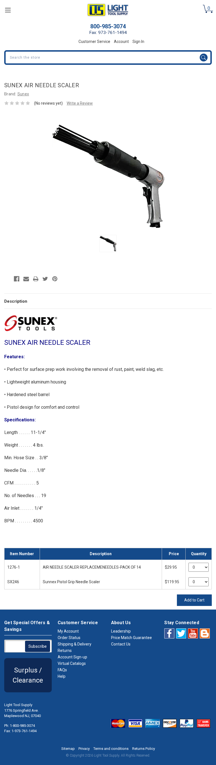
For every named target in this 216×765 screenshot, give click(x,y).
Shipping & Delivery (74, 644)
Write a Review (80, 103)
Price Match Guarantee (131, 637)
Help (62, 676)
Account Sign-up (72, 657)
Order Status (69, 637)
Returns (65, 650)
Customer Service (94, 41)
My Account (68, 631)
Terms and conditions (111, 748)
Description (15, 301)
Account (121, 41)
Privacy (84, 748)
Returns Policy (143, 748)
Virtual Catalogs (72, 663)
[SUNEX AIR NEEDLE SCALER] (108, 243)
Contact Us (120, 644)
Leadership (121, 631)
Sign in (138, 41)
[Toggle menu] (7, 10)
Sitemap (68, 748)
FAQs (62, 670)
